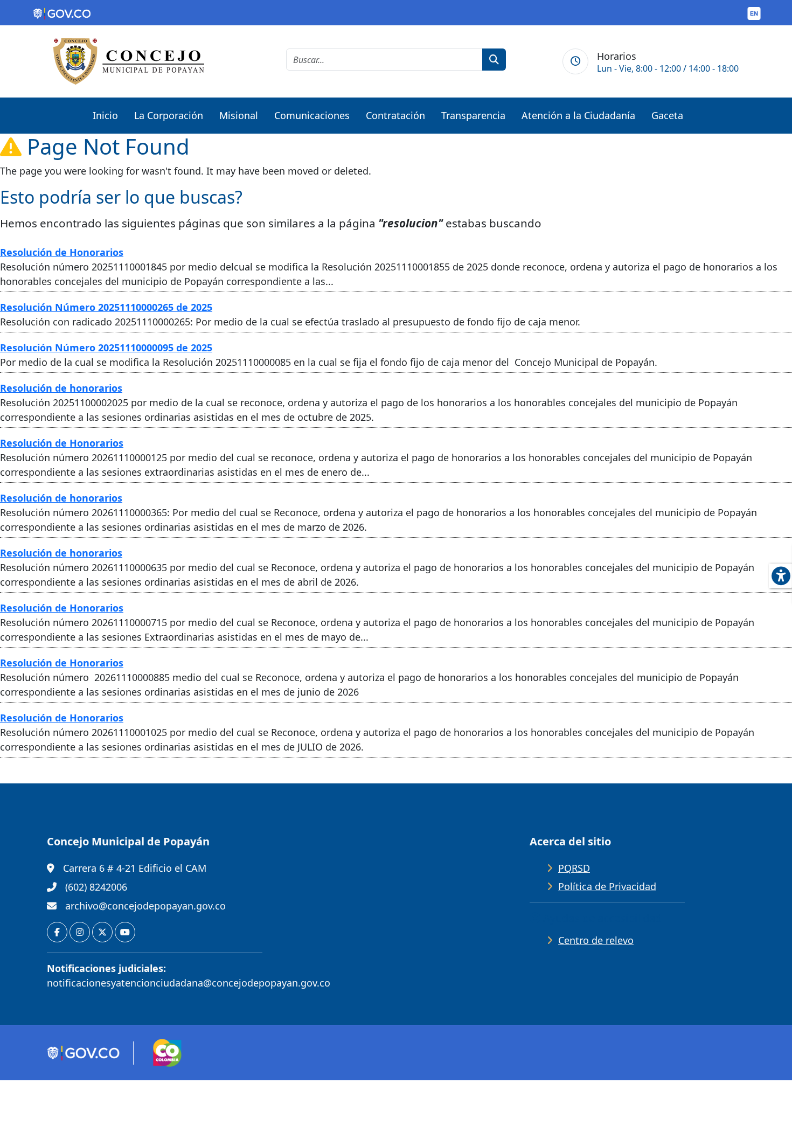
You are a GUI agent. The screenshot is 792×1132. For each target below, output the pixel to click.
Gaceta (667, 115)
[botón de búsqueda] (494, 59)
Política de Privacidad (607, 886)
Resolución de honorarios (61, 387)
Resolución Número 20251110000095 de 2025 (106, 347)
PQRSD (574, 868)
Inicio (105, 115)
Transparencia (473, 115)
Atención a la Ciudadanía (578, 115)
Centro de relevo (596, 940)
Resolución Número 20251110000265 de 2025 (106, 307)
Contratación (395, 115)
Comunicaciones (312, 115)
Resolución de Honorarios (61, 252)
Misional (238, 115)
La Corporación (168, 115)
